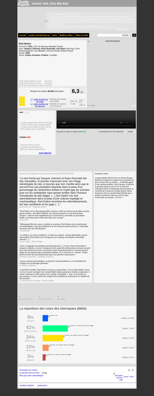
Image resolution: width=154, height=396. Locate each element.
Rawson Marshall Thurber (52, 46)
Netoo (132, 377)
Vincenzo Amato (53, 51)
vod (21, 112)
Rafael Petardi (67, 51)
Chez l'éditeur (122, 29)
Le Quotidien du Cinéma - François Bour (36, 281)
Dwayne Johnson (32, 49)
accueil (22, 35)
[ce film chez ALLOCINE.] (40, 106)
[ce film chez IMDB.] (40, 102)
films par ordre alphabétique (31, 376)
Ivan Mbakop (39, 51)
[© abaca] (58, 296)
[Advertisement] (76, 162)
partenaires (42, 385)
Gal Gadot (60, 49)
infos (54, 35)
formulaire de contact (28, 370)
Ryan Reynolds (48, 49)
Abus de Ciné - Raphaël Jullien (32, 207)
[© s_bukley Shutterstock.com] (20, 296)
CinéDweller (24, 231)
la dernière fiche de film (29, 373)
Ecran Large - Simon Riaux (31, 242)
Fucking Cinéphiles (27, 265)
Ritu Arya (70, 49)
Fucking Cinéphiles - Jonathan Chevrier (36, 257)
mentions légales (26, 385)
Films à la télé (82, 35)
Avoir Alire (23, 220)
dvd (27, 112)
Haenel (126, 377)
